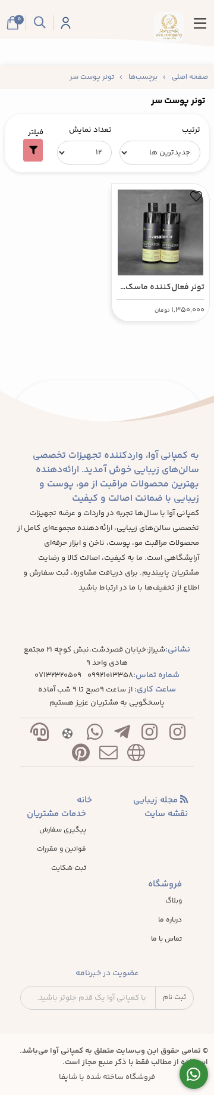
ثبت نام (174, 997)
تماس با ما (166, 939)
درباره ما (170, 920)
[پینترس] (81, 755)
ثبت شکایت (68, 868)
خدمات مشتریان (56, 814)
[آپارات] (67, 734)
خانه (84, 800)
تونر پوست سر (92, 77)
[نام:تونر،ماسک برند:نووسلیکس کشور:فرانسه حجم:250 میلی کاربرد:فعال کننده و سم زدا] (160, 229)
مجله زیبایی (156, 800)
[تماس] (40, 734)
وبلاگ (173, 901)
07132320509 (57, 675)
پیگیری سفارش (62, 830)
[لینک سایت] (136, 755)
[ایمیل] (108, 755)
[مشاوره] (194, 1074)
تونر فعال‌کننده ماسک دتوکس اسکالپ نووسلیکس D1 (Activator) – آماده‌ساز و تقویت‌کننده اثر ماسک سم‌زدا (161, 287)
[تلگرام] (122, 734)
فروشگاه (165, 884)
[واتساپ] (94, 734)
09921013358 (110, 675)
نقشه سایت (166, 814)
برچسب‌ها (143, 77)
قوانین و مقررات (61, 849)
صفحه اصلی (190, 77)
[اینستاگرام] (177, 734)
